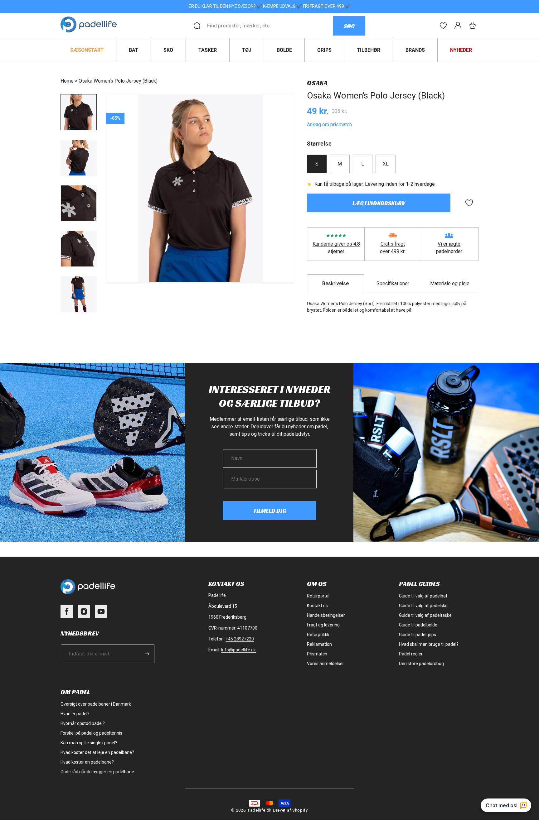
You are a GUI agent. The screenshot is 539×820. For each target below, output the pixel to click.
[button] (472, 25)
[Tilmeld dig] (147, 653)
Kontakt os (317, 605)
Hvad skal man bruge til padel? (429, 644)
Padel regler (411, 653)
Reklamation (319, 644)
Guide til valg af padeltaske (425, 615)
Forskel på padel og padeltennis (91, 733)
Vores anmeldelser (325, 663)
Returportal (318, 595)
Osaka (317, 83)
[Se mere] (443, 25)
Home (67, 81)
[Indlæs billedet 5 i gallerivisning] (79, 294)
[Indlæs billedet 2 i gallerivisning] (79, 158)
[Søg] (197, 25)
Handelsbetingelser (326, 615)
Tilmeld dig (269, 510)
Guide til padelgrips (417, 634)
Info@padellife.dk (238, 649)
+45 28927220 (240, 638)
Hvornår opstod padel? (83, 723)
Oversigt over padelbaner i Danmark (96, 704)
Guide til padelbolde (418, 624)
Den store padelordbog (421, 663)
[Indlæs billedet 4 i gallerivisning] (79, 249)
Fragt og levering (323, 624)
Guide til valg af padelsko (423, 605)
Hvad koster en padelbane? (87, 762)
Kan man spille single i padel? (89, 742)
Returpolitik (318, 634)
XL (386, 164)
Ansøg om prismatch (329, 124)
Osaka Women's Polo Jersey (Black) (118, 81)
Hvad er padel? (75, 713)
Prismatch (317, 653)
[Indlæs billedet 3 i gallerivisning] (79, 203)
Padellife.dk (260, 810)
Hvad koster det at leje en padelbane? (97, 752)
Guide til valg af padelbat (423, 595)
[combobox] (270, 26)
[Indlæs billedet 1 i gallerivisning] (79, 112)
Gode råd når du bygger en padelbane (97, 771)
